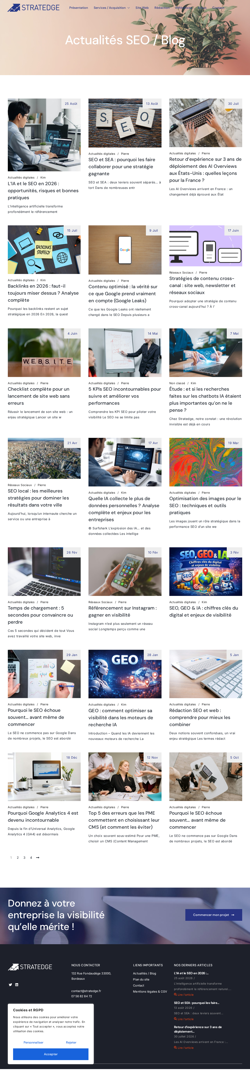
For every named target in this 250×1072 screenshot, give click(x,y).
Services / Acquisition (110, 8)
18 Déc (71, 757)
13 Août (152, 104)
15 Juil (72, 230)
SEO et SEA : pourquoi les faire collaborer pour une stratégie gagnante (121, 166)
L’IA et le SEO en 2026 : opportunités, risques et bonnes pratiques (43, 190)
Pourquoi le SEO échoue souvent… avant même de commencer (36, 717)
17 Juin (233, 230)
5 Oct (234, 757)
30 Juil (233, 104)
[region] (51, 1034)
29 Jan (71, 655)
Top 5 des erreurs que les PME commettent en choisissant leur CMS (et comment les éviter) (123, 820)
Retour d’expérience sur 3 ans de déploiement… (198, 1029)
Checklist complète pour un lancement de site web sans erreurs (39, 396)
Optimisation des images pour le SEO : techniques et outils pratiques (205, 505)
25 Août (71, 104)
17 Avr (153, 443)
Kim (43, 177)
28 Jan (152, 655)
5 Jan (234, 655)
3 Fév (234, 552)
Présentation (78, 8)
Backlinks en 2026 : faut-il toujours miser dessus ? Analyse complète (43, 293)
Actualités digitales (21, 177)
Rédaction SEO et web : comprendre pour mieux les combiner (199, 717)
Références (183, 8)
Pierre (125, 153)
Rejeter (71, 1042)
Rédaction (162, 8)
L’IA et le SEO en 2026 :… (191, 973)
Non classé (177, 383)
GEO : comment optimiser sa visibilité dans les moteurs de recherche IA (120, 718)
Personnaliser (33, 1042)
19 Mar (233, 443)
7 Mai (234, 333)
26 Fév (72, 552)
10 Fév (153, 552)
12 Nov (152, 757)
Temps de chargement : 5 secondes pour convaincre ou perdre (40, 615)
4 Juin (72, 333)
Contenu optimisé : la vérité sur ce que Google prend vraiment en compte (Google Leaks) (122, 294)
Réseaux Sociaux (181, 272)
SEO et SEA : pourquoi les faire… (196, 1003)
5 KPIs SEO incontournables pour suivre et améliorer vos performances (124, 396)
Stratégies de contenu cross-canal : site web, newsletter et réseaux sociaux (202, 285)
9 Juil (153, 230)
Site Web (142, 8)
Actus (202, 8)
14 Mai (153, 333)
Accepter (51, 1054)
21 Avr (72, 443)
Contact (218, 8)
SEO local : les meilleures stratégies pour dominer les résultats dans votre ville (38, 498)
